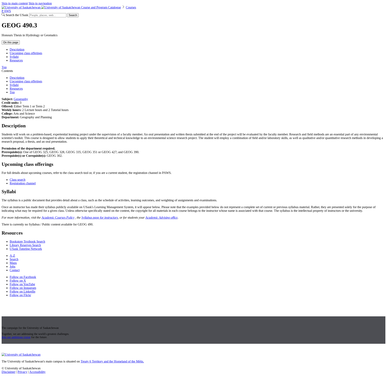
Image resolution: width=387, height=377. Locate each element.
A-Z (12, 255)
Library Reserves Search (25, 245)
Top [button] (4, 67)
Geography (21, 99)
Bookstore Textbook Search (27, 241)
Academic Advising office (161, 217)
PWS (6, 11)
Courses (131, 7)
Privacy (22, 372)
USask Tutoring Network (26, 248)
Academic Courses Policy (58, 217)
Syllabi (14, 56)
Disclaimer (8, 372)
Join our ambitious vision (16, 337)
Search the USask (17, 15)
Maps (13, 263)
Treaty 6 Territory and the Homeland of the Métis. (112, 361)
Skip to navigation (40, 3)
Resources (16, 60)
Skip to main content (15, 3)
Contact (15, 270)
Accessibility (37, 372)
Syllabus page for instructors (99, 217)
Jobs (12, 266)
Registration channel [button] (23, 183)
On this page (10, 42)
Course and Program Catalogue (101, 7)
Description (17, 49)
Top (12, 92)
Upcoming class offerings (26, 53)
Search (73, 15)
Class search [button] (17, 179)
